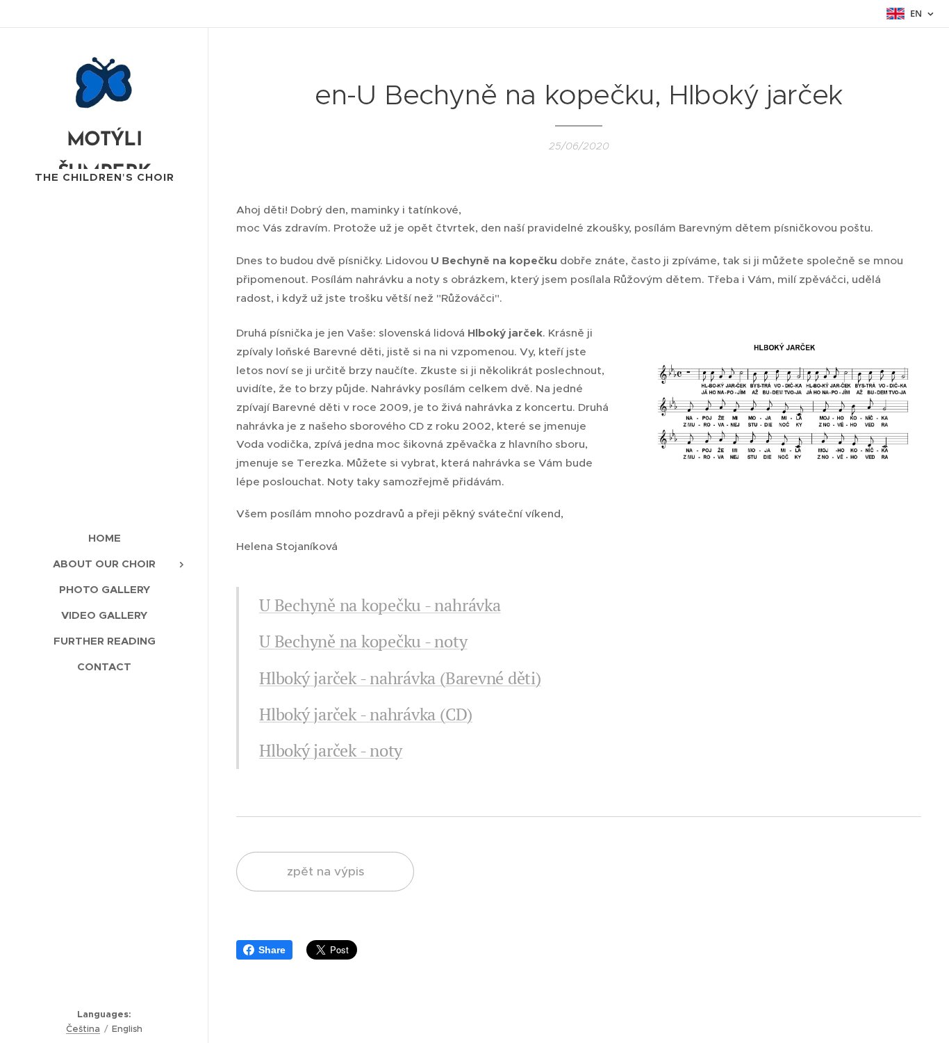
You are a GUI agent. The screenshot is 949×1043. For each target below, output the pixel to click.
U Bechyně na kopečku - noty (363, 641)
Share (272, 949)
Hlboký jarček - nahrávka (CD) (365, 714)
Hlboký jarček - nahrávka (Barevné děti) (400, 678)
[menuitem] (104, 538)
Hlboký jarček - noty (330, 750)
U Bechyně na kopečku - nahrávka (380, 605)
